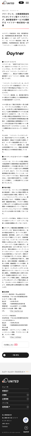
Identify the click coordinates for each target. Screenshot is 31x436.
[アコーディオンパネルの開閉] (28, 395)
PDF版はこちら (8, 345)
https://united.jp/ (15, 337)
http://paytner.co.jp (16, 311)
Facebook (5, 426)
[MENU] (27, 3)
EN (21, 2)
